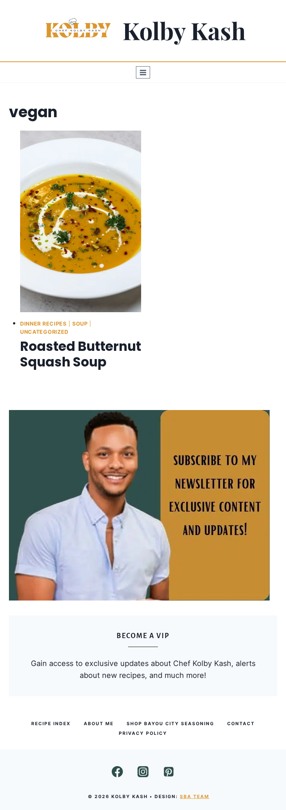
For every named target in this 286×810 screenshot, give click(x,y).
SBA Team (194, 796)
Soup (80, 323)
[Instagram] (143, 772)
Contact (241, 723)
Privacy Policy (143, 733)
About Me (99, 723)
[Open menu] (143, 72)
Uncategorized (44, 332)
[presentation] (80, 221)
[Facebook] (117, 772)
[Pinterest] (169, 772)
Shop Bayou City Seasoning (170, 723)
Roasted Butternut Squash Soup (80, 354)
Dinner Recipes (43, 323)
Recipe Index (51, 723)
